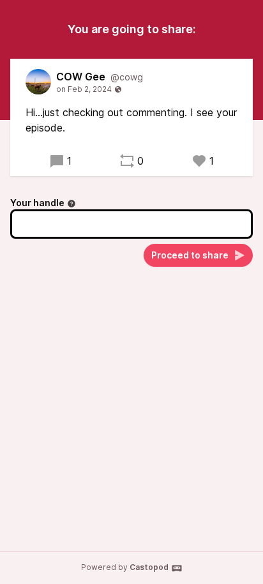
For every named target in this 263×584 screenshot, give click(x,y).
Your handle (37, 202)
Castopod (149, 567)
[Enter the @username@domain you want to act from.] (71, 203)
